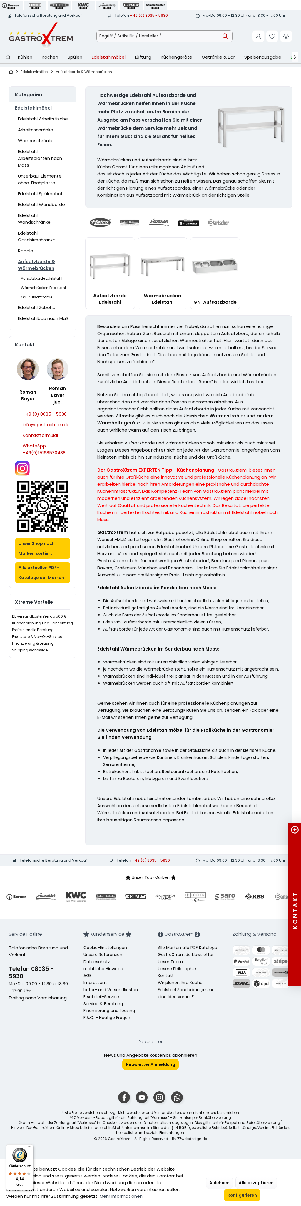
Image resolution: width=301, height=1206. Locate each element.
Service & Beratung (103, 1004)
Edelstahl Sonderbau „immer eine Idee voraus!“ (187, 993)
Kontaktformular (40, 435)
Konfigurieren (242, 1195)
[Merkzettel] (272, 36)
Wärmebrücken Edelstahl (43, 287)
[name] (16, 896)
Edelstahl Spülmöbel (40, 193)
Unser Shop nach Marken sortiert (37, 548)
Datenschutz (96, 962)
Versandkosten (167, 1112)
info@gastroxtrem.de (46, 425)
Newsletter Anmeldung (150, 1064)
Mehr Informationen (121, 1196)
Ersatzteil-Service (101, 997)
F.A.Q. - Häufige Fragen (106, 1018)
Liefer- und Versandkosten (110, 990)
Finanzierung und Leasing (109, 1010)
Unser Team (170, 962)
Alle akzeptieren (256, 1183)
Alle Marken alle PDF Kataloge (187, 947)
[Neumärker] (159, 222)
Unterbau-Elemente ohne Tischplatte (40, 179)
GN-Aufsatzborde (36, 297)
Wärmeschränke (36, 140)
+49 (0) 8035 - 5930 (149, 15)
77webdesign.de (192, 1138)
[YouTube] (142, 1097)
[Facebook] (124, 1097)
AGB (87, 975)
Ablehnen (219, 1183)
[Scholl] (129, 222)
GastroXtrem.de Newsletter (186, 955)
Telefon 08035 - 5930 (31, 972)
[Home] (8, 57)
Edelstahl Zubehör (37, 307)
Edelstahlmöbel (33, 108)
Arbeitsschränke (35, 130)
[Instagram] (159, 1097)
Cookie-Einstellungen (105, 947)
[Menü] (29, 1148)
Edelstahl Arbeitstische (43, 119)
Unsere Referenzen (102, 955)
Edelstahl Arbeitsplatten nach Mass (40, 158)
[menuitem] (286, 36)
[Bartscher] (218, 222)
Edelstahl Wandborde (41, 204)
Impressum (95, 983)
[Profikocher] (188, 222)
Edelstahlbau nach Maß (43, 318)
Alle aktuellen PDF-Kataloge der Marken (41, 572)
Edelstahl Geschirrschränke (37, 236)
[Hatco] (100, 222)
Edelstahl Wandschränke (34, 218)
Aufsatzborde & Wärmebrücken (36, 264)
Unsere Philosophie (177, 969)
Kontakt (166, 975)
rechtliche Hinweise (103, 969)
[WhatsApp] (177, 1097)
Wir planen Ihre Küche (180, 983)
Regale (25, 251)
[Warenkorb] (286, 36)
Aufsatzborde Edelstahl (41, 278)
